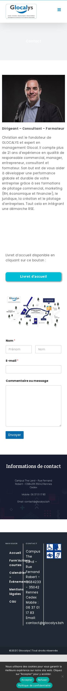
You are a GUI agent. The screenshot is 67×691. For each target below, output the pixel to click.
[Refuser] (62, 676)
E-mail (12, 360)
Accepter (26, 679)
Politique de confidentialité (34, 685)
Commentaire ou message (27, 381)
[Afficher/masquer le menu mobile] (60, 10)
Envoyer (14, 435)
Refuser (42, 679)
